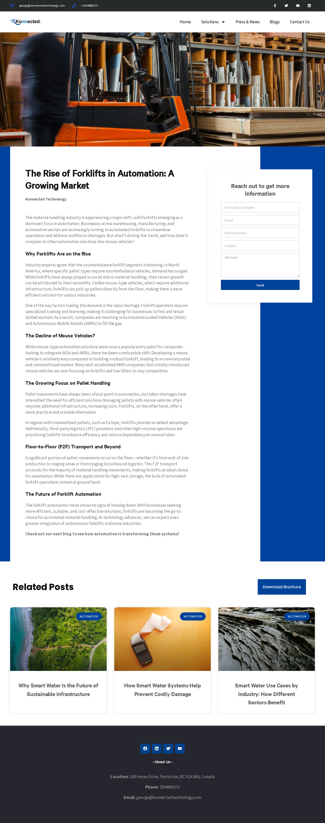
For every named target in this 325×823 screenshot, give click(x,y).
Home (185, 22)
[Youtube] (297, 5)
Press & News (248, 22)
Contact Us (300, 22)
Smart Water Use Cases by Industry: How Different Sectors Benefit (266, 694)
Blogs (275, 22)
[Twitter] (286, 5)
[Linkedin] (309, 5)
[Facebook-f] (275, 5)
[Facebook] (145, 748)
